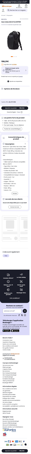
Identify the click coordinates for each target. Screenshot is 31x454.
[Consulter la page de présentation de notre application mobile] (6, 330)
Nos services (6, 371)
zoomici (20, 76)
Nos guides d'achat (8, 348)
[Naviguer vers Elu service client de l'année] (15, 434)
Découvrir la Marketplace (10, 425)
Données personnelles (9, 394)
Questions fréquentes (9, 342)
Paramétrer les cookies (9, 396)
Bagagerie (9, 15)
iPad (6, 255)
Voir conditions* (15, 298)
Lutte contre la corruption (10, 404)
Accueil (3, 15)
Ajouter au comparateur (16, 81)
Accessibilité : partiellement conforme (14, 406)
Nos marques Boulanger (9, 373)
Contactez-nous (7, 340)
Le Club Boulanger (8, 377)
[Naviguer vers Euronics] (15, 430)
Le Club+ (14, 64)
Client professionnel (8, 381)
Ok (25, 311)
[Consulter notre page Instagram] (25, 316)
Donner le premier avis (14, 24)
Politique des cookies (9, 398)
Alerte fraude (6, 413)
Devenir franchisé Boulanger (11, 421)
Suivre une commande (9, 344)
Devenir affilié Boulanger (10, 423)
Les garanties (6, 391)
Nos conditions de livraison (10, 346)
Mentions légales (7, 392)
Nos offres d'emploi (8, 419)
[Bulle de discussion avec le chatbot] (25, 444)
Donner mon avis (14, 207)
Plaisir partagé (7, 367)
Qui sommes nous (8, 365)
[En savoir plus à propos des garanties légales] (22, 112)
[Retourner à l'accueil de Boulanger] (7, 6)
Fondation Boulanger (9, 379)
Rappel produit (7, 411)
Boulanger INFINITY (8, 382)
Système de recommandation (11, 400)
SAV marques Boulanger (9, 375)
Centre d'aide (6, 350)
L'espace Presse (7, 369)
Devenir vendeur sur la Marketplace (13, 427)
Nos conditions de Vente (10, 389)
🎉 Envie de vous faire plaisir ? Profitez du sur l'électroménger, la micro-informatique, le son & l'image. (14, 2)
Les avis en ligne (7, 402)
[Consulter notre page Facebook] (19, 316)
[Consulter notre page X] (22, 316)
